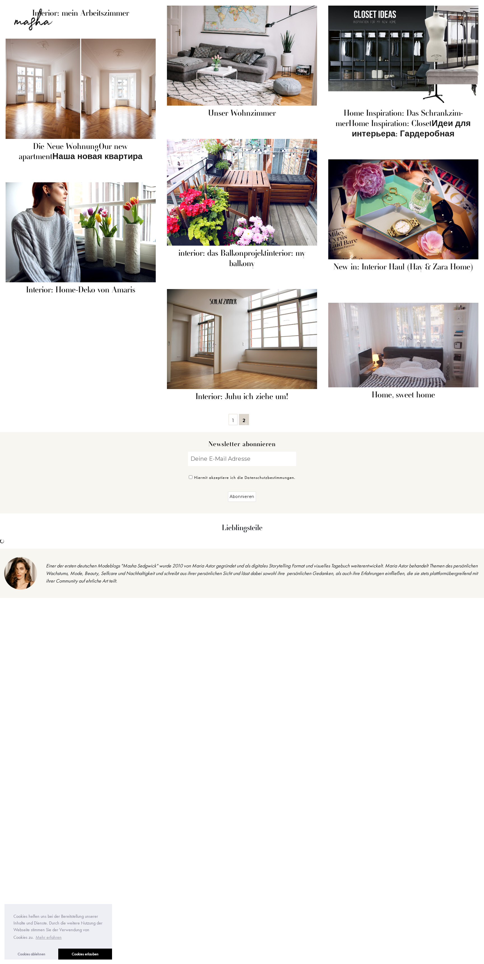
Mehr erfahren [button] (49, 937)
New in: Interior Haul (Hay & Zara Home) (403, 267)
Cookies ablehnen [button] (31, 953)
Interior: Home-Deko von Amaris (80, 290)
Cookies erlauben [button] (85, 953)
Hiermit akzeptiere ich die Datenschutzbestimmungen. (244, 477)
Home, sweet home (403, 395)
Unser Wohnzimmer (242, 113)
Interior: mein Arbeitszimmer (80, 13)
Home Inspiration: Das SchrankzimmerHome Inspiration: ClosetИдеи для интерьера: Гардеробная (403, 124)
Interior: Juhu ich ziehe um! (242, 397)
